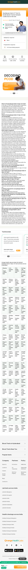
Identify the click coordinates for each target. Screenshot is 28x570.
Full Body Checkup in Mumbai (8, 534)
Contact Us (4, 481)
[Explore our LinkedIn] (16, 545)
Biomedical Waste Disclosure (23, 473)
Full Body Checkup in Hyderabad (9, 531)
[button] (25, 5)
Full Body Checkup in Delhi (8, 524)
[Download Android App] (18, 550)
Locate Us (4, 467)
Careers (4, 470)
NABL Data (23, 464)
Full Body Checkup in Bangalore (9, 518)
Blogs (3, 478)
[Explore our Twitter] (21, 545)
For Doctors (14, 464)
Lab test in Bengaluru (7, 492)
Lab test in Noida (6, 501)
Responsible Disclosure (23, 468)
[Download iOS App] (9, 550)
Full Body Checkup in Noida (8, 527)
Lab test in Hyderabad (7, 504)
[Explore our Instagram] (7, 545)
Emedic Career (4, 474)
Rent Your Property (14, 472)
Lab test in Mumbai (6, 507)
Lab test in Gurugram (7, 495)
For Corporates (14, 468)
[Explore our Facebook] (11, 545)
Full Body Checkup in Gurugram (9, 521)
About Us (4, 464)
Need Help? (22, 558)
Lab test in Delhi (5, 498)
